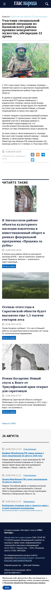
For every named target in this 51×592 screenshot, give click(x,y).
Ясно (7, 588)
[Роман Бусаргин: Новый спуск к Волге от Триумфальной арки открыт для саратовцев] (25, 358)
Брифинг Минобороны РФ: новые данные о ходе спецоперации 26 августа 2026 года (23, 454)
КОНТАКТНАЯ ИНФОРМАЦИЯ (18, 560)
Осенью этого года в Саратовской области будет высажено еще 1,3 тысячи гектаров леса (24, 313)
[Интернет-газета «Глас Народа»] (25, 4)
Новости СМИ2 (9, 423)
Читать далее (9, 266)
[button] (32, 154)
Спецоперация (40, 16)
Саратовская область (21, 16)
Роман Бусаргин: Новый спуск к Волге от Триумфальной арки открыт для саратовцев (25, 384)
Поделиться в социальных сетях (14, 157)
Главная (5, 16)
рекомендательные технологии (30, 557)
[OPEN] (5, 4)
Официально (29, 501)
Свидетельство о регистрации (17, 537)
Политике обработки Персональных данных (24, 583)
